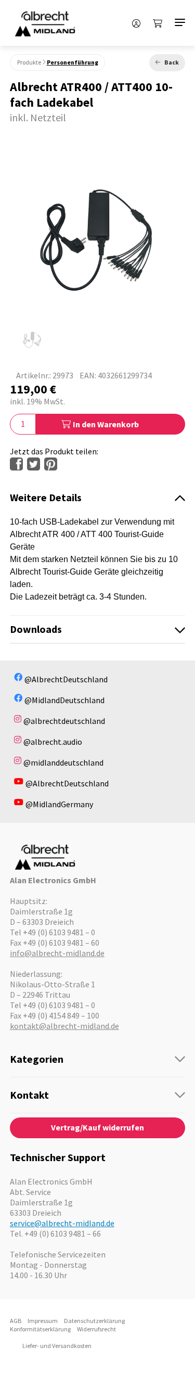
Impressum (43, 1321)
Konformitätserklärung (40, 1329)
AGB (15, 1321)
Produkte (29, 62)
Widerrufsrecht (96, 1329)
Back (171, 62)
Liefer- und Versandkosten (57, 1346)
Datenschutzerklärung (94, 1321)
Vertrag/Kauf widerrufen (97, 1127)
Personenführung (72, 62)
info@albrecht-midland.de (57, 953)
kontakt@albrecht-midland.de (64, 1026)
